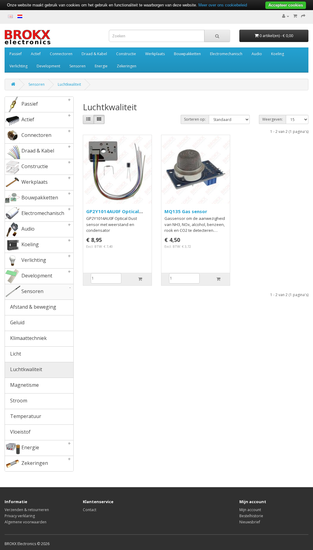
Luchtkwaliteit (69, 84)
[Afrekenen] (303, 16)
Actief (36, 53)
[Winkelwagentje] (295, 16)
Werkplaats (155, 53)
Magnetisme (24, 385)
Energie (101, 66)
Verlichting (18, 66)
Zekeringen (126, 66)
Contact (89, 509)
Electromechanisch (226, 53)
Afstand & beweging (32, 306)
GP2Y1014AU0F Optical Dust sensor (112, 214)
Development (48, 66)
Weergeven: (272, 119)
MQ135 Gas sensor (185, 211)
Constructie (126, 53)
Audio (257, 53)
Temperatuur (25, 416)
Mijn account (250, 509)
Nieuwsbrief (249, 522)
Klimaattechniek (28, 338)
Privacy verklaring (20, 515)
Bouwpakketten (187, 53)
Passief (15, 53)
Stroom (18, 400)
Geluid (16, 322)
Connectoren (61, 53)
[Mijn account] (285, 16)
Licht (15, 353)
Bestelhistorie (251, 515)
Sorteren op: (195, 119)
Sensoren (77, 66)
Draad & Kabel (94, 53)
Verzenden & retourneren (27, 509)
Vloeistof (20, 431)
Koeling (277, 53)
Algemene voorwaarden (25, 522)
